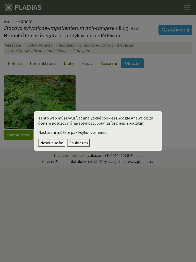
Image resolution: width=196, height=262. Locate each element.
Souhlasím (78, 142)
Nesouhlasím (51, 142)
